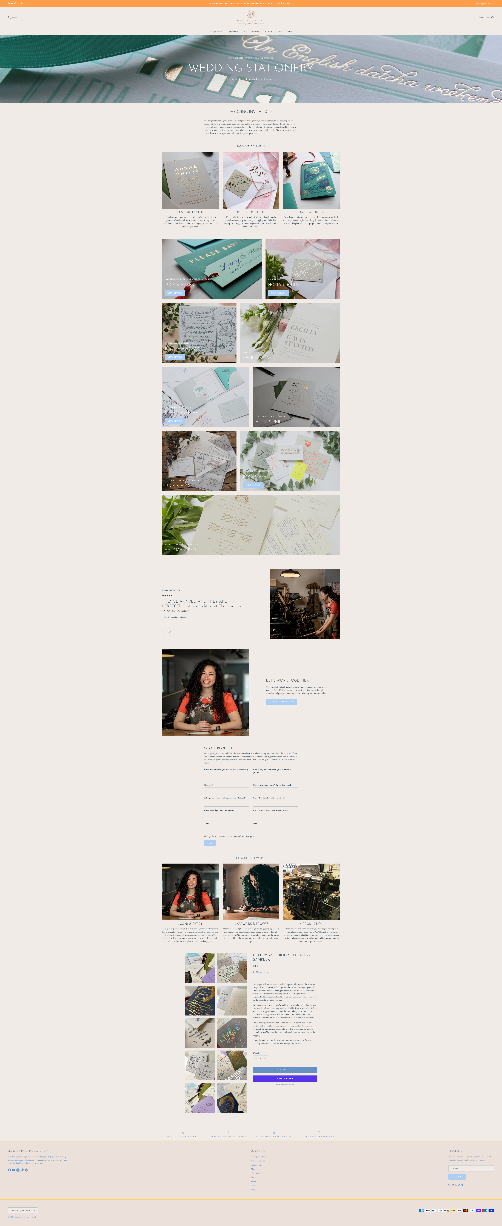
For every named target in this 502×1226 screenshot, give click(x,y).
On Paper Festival (216, 31)
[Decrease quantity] (255, 1058)
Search (253, 1181)
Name (206, 823)
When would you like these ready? (219, 810)
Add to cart (285, 1069)
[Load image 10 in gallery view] (232, 1098)
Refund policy (257, 1165)
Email (255, 823)
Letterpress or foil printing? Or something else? (225, 798)
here (255, 133)
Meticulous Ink (262, 972)
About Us (255, 1169)
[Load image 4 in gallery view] (232, 1001)
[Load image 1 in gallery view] (200, 968)
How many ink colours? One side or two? (272, 785)
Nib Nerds (255, 1173)
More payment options (285, 1085)
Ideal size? (208, 785)
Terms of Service (258, 1160)
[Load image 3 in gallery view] (200, 1001)
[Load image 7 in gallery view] (200, 1065)
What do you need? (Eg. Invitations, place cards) (226, 769)
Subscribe (457, 1176)
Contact (290, 31)
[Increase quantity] (265, 1058)
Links (253, 1185)
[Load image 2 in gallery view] (232, 968)
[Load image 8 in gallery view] (232, 1065)
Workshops (256, 31)
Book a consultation (281, 701)
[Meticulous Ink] (251, 17)
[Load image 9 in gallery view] (200, 1098)
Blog (253, 1189)
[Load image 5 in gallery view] (200, 1033)
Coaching (268, 31)
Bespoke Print (233, 31)
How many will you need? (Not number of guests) (272, 771)
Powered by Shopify (30, 1217)
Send (210, 843)
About (279, 31)
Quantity (257, 1053)
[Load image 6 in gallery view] (232, 1033)
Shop (245, 31)
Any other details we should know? (269, 798)
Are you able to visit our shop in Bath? (270, 810)
